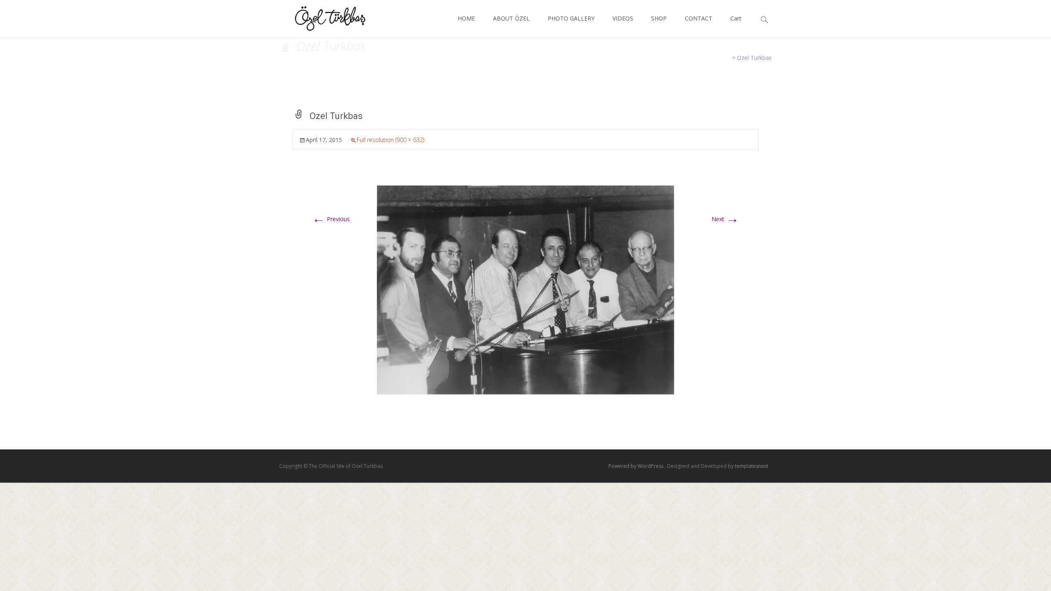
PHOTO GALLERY (571, 18)
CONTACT (698, 18)
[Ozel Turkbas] (525, 289)
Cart (735, 18)
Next (725, 219)
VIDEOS (623, 18)
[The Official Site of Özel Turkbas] (323, 16)
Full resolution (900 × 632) (390, 140)
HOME (466, 18)
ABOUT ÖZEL (511, 18)
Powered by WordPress (636, 466)
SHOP (659, 18)
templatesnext (751, 466)
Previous (331, 219)
